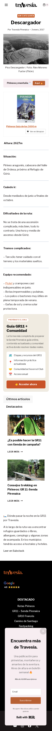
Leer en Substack (13, 550)
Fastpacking (26, 626)
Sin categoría (26, 16)
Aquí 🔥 (39, 83)
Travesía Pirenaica (20, 29)
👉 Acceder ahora (26, 384)
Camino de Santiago (26, 621)
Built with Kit (26, 717)
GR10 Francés (26, 616)
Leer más (15, 451)
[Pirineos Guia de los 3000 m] (26, 109)
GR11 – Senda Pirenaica (26, 611)
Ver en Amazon (37, 131)
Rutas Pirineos (26, 606)
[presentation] (26, 425)
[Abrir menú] (6, 4)
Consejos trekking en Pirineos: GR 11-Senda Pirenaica (22, 489)
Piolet (8, 283)
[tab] (18, 399)
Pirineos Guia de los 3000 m (21, 126)
